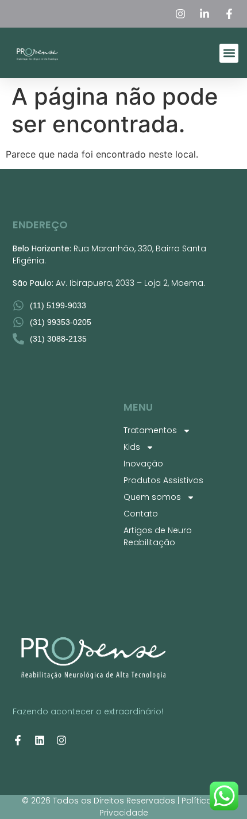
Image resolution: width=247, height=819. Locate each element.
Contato (141, 513)
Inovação (143, 463)
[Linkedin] (39, 740)
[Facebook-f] (18, 740)
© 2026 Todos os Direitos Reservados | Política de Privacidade (123, 806)
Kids (132, 447)
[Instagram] (61, 740)
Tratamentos (150, 430)
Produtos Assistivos (163, 480)
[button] (228, 53)
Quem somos (152, 497)
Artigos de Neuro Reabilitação (158, 536)
